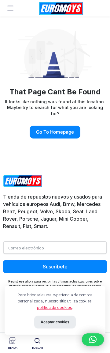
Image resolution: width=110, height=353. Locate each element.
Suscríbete (55, 267)
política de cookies (54, 307)
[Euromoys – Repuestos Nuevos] (60, 8)
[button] (93, 339)
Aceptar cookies (55, 322)
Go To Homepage (55, 132)
